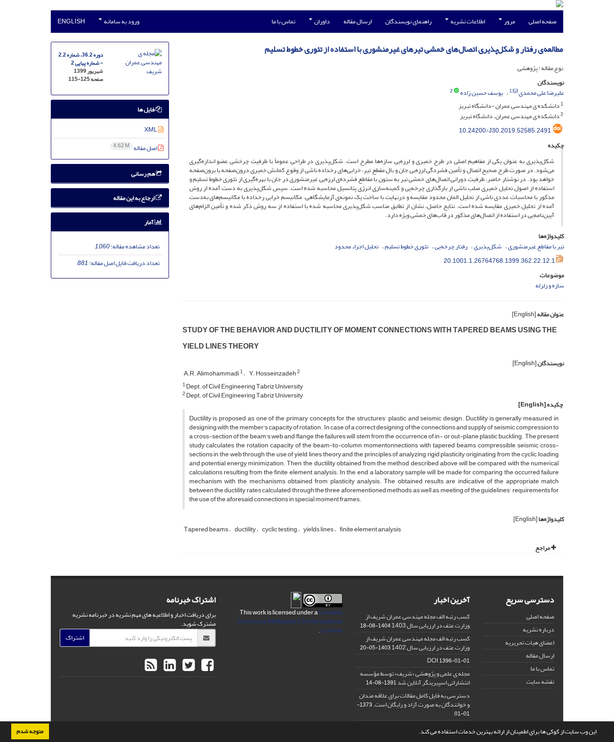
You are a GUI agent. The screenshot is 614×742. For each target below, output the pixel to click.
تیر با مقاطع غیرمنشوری (536, 246)
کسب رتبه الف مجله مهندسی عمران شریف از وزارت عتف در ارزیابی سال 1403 (417, 621)
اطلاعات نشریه (467, 21)
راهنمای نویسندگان (408, 21)
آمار (149, 222)
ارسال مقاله (357, 21)
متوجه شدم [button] (30, 731)
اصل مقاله (135, 148)
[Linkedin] (168, 665)
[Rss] (150, 665)
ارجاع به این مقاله (134, 198)
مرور (509, 21)
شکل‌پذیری (488, 246)
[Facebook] (206, 665)
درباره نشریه (538, 629)
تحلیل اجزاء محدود (356, 246)
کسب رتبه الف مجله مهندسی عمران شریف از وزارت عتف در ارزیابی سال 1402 (417, 643)
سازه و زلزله (549, 285)
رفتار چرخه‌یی (451, 246)
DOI (432, 660)
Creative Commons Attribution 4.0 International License (290, 621)
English (71, 21)
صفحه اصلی (542, 21)
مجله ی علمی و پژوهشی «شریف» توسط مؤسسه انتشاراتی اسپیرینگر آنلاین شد (415, 678)
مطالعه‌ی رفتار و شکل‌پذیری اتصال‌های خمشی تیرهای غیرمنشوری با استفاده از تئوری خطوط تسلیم (414, 49)
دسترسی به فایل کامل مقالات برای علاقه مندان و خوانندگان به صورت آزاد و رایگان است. (414, 700)
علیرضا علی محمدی (541, 93)
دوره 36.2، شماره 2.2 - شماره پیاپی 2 (80, 59)
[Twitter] (187, 665)
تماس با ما (283, 21)
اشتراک (75, 638)
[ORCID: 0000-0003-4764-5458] (456, 91)
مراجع (543, 548)
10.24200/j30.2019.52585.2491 (505, 130)
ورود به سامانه (121, 21)
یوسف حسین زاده (481, 93)
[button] (416, 732)
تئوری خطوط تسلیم (406, 246)
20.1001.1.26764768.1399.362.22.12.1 (499, 261)
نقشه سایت (540, 682)
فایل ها (147, 109)
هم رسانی (143, 174)
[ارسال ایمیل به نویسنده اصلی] (515, 91)
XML (151, 130)
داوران (321, 21)
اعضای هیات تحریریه (529, 642)
